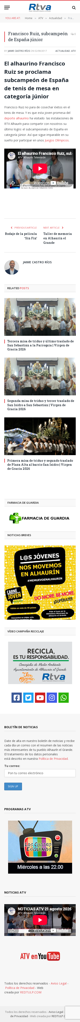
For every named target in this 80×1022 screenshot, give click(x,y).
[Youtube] (40, 698)
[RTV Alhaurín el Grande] (40, 7)
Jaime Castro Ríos (19, 50)
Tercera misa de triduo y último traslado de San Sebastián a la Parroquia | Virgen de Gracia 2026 (40, 345)
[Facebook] (17, 698)
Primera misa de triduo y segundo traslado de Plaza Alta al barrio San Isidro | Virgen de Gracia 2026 (40, 465)
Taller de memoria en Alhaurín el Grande (57, 238)
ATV (73, 50)
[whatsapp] (63, 698)
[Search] (73, 7)
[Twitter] (28, 698)
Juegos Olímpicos (57, 140)
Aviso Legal (59, 983)
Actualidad (62, 50)
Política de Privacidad (19, 988)
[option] (40, 582)
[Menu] (7, 7)
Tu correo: (12, 766)
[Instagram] (52, 698)
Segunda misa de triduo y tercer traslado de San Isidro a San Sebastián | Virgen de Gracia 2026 (40, 405)
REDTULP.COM (30, 992)
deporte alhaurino (16, 118)
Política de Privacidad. (53, 759)
